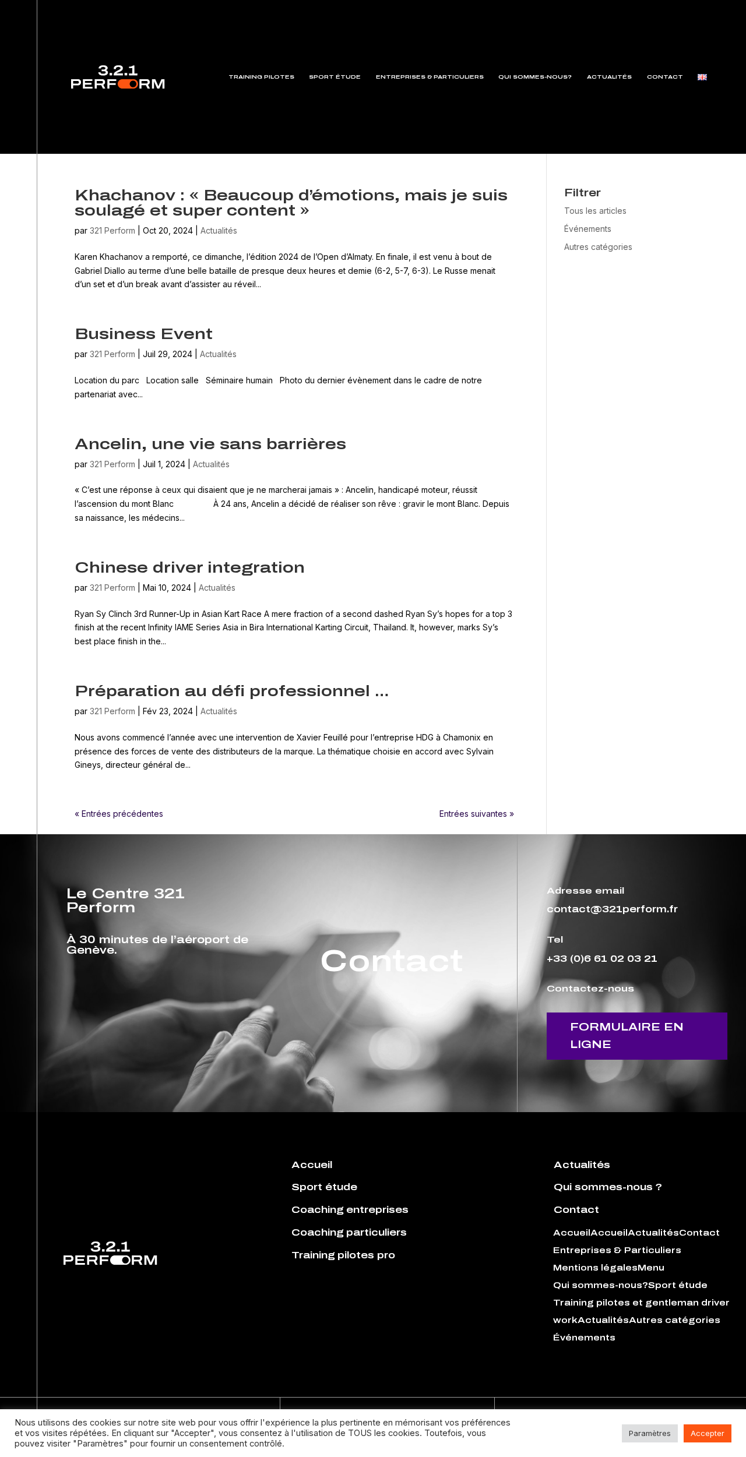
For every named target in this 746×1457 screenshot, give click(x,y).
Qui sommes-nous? (535, 77)
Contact (665, 77)
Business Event (144, 334)
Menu (651, 1268)
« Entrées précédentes (119, 814)
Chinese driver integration (190, 567)
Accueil (571, 1233)
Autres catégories (598, 247)
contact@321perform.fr (612, 909)
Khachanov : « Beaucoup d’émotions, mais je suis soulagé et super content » (291, 202)
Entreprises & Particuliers (430, 77)
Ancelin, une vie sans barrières (210, 444)
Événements (587, 229)
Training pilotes (261, 77)
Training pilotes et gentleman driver (641, 1303)
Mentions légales (595, 1268)
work (565, 1321)
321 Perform (112, 230)
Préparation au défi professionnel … (232, 691)
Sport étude (335, 77)
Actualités (609, 77)
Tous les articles (595, 211)
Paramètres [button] (650, 1433)
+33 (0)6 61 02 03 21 (602, 959)
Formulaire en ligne (627, 1036)
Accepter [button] (707, 1433)
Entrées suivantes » (476, 814)
